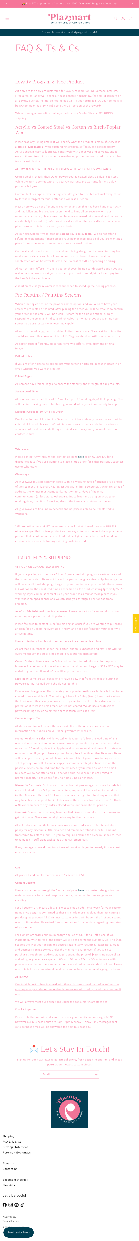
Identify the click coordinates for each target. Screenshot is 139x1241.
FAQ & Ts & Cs (12, 1141)
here (81, 456)
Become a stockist (15, 1179)
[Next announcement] (132, 3)
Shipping (8, 1136)
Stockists (9, 1185)
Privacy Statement (15, 1147)
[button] (7, 18)
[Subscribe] (96, 1075)
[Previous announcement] (6, 3)
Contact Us (10, 1168)
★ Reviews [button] (135, 624)
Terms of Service (11, 1221)
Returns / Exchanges (17, 1152)
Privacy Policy (9, 1217)
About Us (9, 1163)
